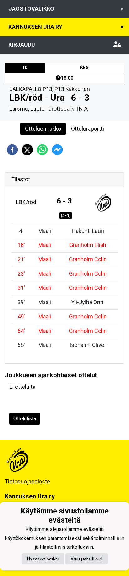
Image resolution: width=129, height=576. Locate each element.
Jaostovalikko (65, 8)
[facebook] (12, 149)
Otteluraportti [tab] (87, 128)
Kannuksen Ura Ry (65, 26)
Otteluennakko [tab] (43, 128)
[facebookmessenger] (57, 149)
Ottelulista (24, 419)
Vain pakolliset (86, 559)
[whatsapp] (42, 149)
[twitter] (27, 149)
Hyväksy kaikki (43, 559)
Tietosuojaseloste (27, 481)
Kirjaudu (21, 44)
